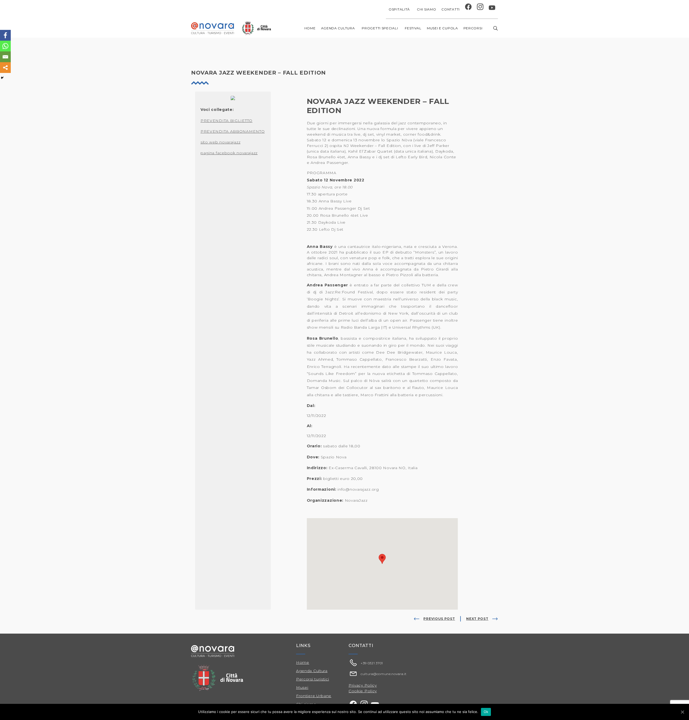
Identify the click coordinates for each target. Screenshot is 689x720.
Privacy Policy (363, 685)
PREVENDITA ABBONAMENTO (233, 131)
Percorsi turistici (312, 679)
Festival (413, 28)
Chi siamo (426, 9)
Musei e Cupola (442, 28)
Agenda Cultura (312, 670)
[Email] (5, 56)
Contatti (450, 9)
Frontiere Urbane (313, 695)
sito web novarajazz (220, 142)
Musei (302, 687)
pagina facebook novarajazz (229, 152)
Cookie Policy (363, 691)
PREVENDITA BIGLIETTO (226, 120)
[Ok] (682, 712)
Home (310, 28)
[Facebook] (5, 35)
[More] (5, 67)
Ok (486, 712)
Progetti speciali (380, 28)
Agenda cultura (338, 28)
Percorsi (473, 28)
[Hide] (2, 78)
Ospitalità (399, 9)
